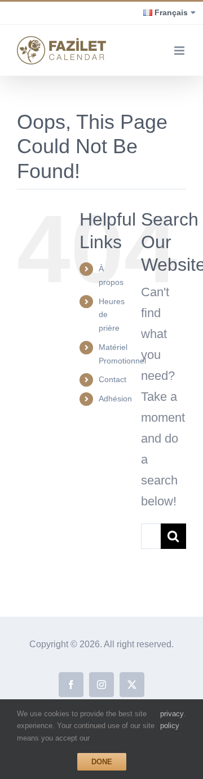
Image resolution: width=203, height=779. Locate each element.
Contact (112, 379)
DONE (101, 762)
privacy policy (172, 719)
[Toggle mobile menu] (180, 51)
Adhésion (115, 398)
